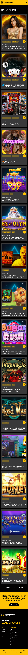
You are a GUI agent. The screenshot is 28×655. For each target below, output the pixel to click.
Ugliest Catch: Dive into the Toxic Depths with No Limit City (13, 315)
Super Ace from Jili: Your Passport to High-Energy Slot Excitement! (12, 582)
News (2, 633)
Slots (11, 194)
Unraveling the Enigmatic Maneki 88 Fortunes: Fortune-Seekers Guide (13, 467)
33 (19, 587)
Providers (3, 629)
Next (22, 587)
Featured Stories (6, 41)
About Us (3, 636)
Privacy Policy (19, 652)
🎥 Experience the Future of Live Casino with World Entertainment (13, 48)
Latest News (15, 41)
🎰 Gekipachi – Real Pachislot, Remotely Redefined (10, 124)
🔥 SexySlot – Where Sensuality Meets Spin (11, 162)
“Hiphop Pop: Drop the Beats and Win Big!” (11, 200)
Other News (5, 308)
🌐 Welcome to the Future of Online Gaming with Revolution (13, 86)
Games (3, 631)
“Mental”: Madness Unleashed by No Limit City (13, 276)
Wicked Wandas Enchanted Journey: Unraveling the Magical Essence (13, 429)
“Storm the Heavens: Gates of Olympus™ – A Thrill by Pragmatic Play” (13, 239)
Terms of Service (9, 652)
